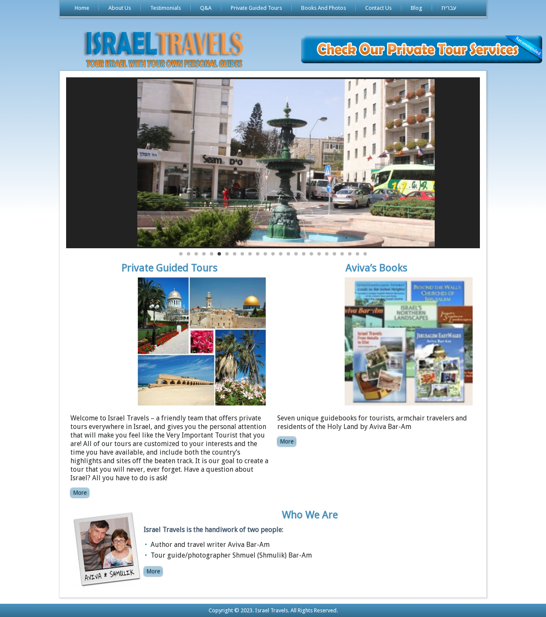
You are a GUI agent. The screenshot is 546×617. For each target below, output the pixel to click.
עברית (448, 8)
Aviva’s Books (376, 268)
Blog (416, 8)
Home (82, 8)
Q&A (206, 8)
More (80, 492)
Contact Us (378, 8)
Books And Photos (323, 8)
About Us (119, 8)
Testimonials (165, 8)
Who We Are (310, 515)
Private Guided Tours (256, 8)
